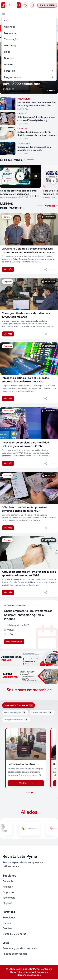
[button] (3, 14)
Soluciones (9, 917)
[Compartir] (46, 269)
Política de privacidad (15, 953)
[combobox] (11, 5)
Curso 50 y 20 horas (14, 933)
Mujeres (7, 903)
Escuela (7, 923)
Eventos (7, 928)
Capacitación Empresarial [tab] (18, 705)
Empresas (8, 892)
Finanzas (8, 886)
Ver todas (50, 205)
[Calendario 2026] (32, 5)
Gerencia (8, 881)
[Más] (53, 269)
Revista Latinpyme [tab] (14, 712)
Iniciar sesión (47, 5)
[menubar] (29, 49)
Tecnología (9, 897)
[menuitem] (29, 20)
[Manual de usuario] (25, 5)
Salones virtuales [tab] (41, 712)
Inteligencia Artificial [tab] (15, 719)
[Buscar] (19, 5)
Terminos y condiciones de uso (20, 948)
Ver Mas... (24, 783)
